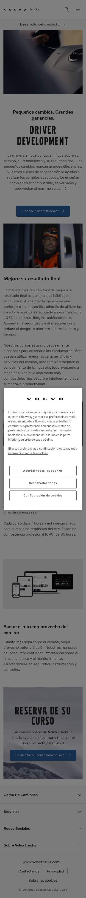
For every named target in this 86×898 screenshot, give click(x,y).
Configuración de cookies (43, 495)
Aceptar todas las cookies (43, 470)
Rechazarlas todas (43, 483)
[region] (43, 449)
